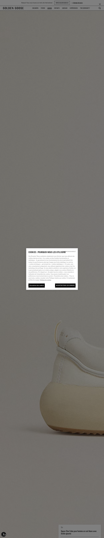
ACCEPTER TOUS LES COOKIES (65, 285)
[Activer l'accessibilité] (3, 534)
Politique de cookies (45, 280)
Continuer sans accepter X (69, 251)
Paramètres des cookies (36, 285)
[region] (52, 269)
